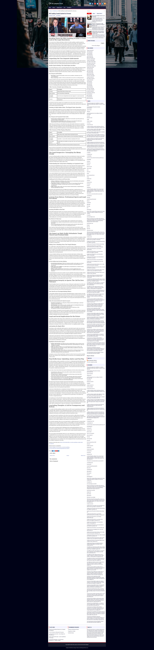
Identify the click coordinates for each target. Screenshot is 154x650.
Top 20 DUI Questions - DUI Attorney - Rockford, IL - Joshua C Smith (56, 640)
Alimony (88, 111)
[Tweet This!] (54, 451)
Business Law (89, 117)
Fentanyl (88, 183)
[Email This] (50, 453)
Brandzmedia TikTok (92, 360)
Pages (94, 13)
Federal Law (89, 182)
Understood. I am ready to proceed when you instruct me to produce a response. (95, 239)
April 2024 (89, 85)
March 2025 (89, 74)
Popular (89, 13)
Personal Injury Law (91, 216)
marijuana (89, 202)
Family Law (89, 178)
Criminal (88, 152)
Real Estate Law (90, 223)
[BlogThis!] (51, 453)
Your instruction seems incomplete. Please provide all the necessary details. (95, 353)
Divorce (88, 164)
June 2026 (89, 53)
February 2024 (90, 88)
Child (88, 119)
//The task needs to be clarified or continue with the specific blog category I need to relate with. (96, 104)
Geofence (89, 187)
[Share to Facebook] (53, 453)
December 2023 (90, 89)
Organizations (59, 7)
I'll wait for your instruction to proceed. (94, 193)
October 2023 (89, 91)
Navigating (89, 209)
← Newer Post (52, 455)
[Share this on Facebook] (52, 451)
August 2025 (89, 67)
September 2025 (90, 65)
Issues (54, 7)
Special (88, 226)
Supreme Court (90, 230)
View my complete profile (92, 362)
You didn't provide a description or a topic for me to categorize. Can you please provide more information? (96, 283)
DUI (87, 436)
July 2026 (89, 51)
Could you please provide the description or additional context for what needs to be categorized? (95, 139)
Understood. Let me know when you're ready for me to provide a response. (95, 265)
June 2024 (89, 82)
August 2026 (89, 50)
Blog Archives (99, 13)
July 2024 (89, 81)
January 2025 (89, 77)
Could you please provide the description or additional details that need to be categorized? (96, 143)
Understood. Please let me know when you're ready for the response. (95, 273)
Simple (88, 225)
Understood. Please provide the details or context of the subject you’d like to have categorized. (95, 276)
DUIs (88, 173)
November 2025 (90, 63)
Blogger (98, 45)
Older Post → (83, 455)
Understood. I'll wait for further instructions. (95, 244)
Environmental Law (90, 175)
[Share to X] (52, 453)
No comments (58, 15)
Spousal (88, 228)
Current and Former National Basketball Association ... (59, 448)
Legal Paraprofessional (91, 199)
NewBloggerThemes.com (84, 647)
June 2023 (89, 94)
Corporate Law (90, 124)
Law (65, 7)
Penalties (89, 215)
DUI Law (88, 171)
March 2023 (89, 98)
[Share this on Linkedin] (58, 451)
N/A (87, 207)
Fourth (88, 185)
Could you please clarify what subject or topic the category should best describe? (96, 130)
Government (69, 7)
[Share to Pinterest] (54, 453)
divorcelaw (89, 168)
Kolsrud (88, 197)
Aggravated (89, 109)
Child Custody (89, 121)
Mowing (88, 206)
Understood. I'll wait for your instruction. (95, 259)
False (88, 176)
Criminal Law (55, 10)
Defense (88, 161)
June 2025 (89, 70)
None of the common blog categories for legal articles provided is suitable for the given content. (96, 212)
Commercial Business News (73, 629)
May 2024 (89, 84)
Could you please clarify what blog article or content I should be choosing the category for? (96, 127)
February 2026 (90, 58)
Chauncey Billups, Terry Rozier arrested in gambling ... (59, 447)
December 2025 (90, 61)
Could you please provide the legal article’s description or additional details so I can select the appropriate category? (96, 149)
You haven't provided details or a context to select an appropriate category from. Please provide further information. (95, 335)
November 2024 (90, 78)
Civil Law (88, 122)
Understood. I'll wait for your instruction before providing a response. (95, 252)
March (88, 200)
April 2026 (89, 56)
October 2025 (89, 64)
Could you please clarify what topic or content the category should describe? (96, 132)
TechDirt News (71, 632)
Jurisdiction (89, 195)
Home (50, 7)
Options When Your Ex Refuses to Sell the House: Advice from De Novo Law (98, 32)
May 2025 (89, 71)
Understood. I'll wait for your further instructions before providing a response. (95, 246)
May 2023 (89, 95)
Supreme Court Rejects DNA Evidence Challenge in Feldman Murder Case (98, 24)
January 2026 (89, 60)
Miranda (88, 204)
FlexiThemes (71, 647)
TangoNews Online (71, 631)
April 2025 (89, 72)
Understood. (89, 236)
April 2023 (89, 96)
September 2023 (90, 92)
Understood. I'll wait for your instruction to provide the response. (95, 257)
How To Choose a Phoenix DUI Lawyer (56, 632)
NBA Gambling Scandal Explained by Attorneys (60, 13)
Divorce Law (89, 166)
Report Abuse (90, 355)
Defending (89, 159)
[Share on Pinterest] (57, 451)
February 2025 (90, 75)
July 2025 (89, 68)
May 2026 (89, 54)
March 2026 (89, 57)
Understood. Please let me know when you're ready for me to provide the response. (95, 270)
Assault (88, 379)
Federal (88, 180)
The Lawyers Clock (76, 644)
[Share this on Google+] (55, 451)
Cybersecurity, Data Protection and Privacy (95, 157)
